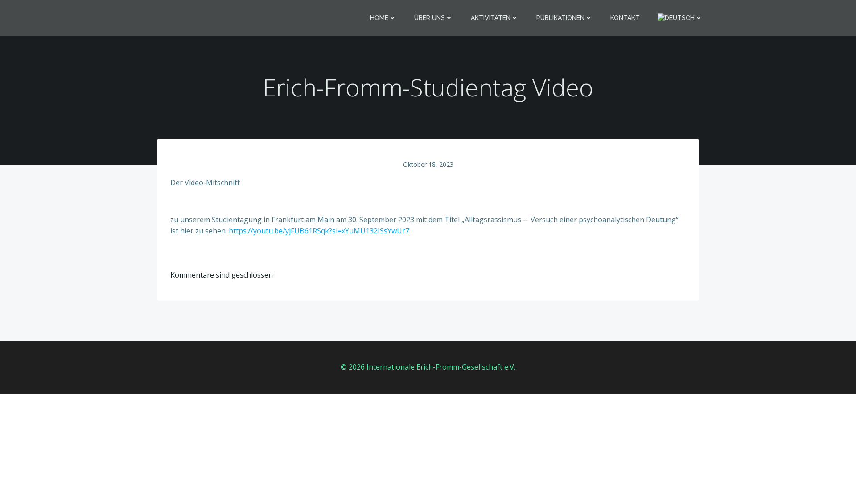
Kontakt (625, 17)
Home (379, 17)
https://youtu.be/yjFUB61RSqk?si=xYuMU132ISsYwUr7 (319, 231)
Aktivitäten (490, 17)
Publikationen (560, 17)
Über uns (429, 17)
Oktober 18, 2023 (428, 164)
